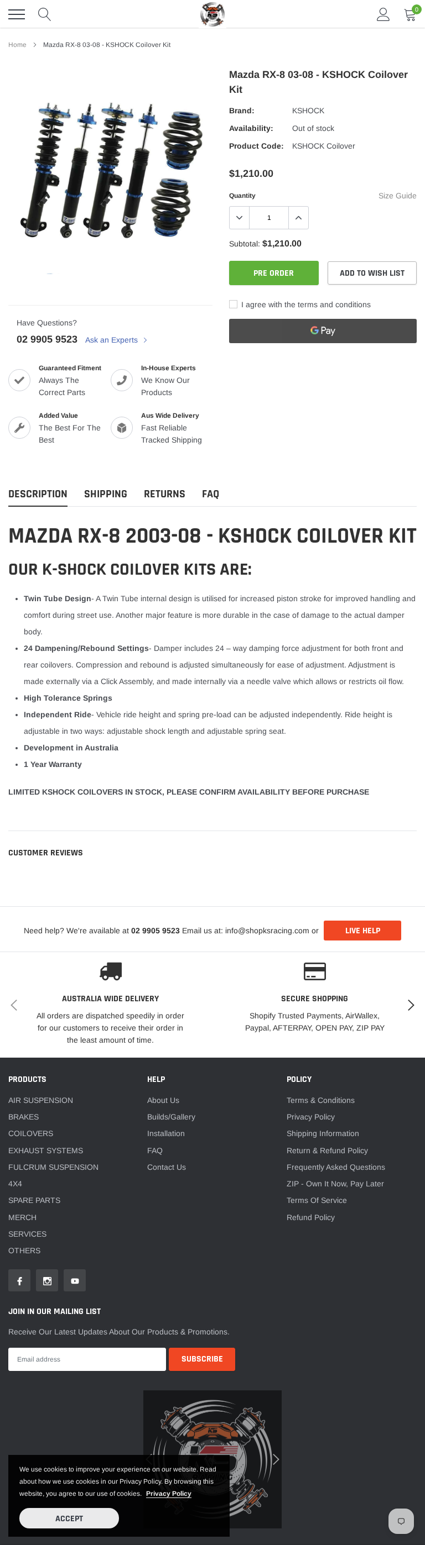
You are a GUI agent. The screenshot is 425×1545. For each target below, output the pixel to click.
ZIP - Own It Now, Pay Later (335, 1183)
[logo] (212, 14)
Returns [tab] (164, 494)
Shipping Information (323, 1133)
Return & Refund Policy (327, 1150)
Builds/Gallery (171, 1116)
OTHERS (24, 1250)
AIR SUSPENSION (40, 1100)
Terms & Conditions (321, 1100)
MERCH (22, 1217)
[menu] (16, 14)
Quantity (242, 195)
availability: (251, 128)
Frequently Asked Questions (336, 1167)
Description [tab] (38, 494)
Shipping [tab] (105, 494)
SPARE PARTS (34, 1200)
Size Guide (398, 195)
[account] (383, 14)
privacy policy (168, 1493)
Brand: (242, 110)
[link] (19, 1280)
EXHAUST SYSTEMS (45, 1150)
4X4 (15, 1183)
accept (69, 1519)
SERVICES (27, 1233)
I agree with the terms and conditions (305, 304)
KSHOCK (308, 110)
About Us (163, 1100)
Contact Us (166, 1167)
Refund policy (311, 1217)
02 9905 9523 (47, 339)
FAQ (155, 1150)
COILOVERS (30, 1133)
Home (17, 45)
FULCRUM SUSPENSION (53, 1167)
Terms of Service (317, 1200)
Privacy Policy (311, 1116)
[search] (44, 14)
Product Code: (256, 145)
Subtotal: (244, 243)
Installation (166, 1133)
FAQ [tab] (210, 494)
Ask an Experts (112, 339)
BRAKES (23, 1116)
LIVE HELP (362, 931)
